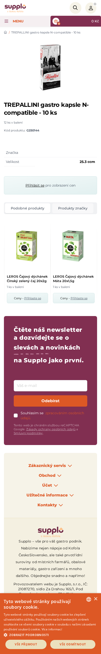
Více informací (52, 629)
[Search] (75, 7)
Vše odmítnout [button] (73, 644)
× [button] (95, 599)
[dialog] (50, 623)
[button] (50, 635)
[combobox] (88, 599)
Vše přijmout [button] (26, 644)
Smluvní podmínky (28, 433)
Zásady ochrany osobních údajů (51, 429)
